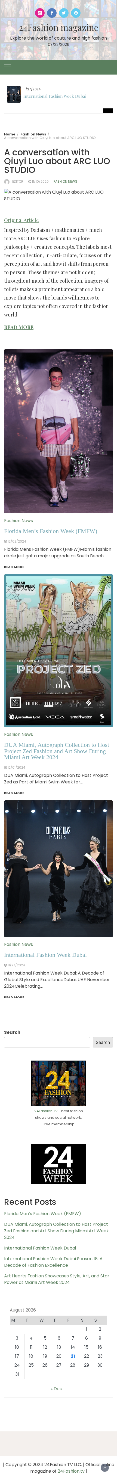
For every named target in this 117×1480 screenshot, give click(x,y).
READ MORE (18, 327)
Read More (14, 997)
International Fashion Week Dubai (54, 96)
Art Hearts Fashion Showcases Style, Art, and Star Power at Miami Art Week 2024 (56, 1279)
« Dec (56, 1389)
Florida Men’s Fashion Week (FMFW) (42, 1213)
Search (12, 1032)
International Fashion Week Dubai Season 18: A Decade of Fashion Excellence (53, 1262)
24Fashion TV (46, 1111)
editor (17, 181)
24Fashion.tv (71, 1471)
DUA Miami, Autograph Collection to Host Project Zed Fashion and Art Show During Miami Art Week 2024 (56, 1231)
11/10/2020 (40, 181)
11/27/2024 (16, 965)
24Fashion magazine (58, 27)
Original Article (21, 220)
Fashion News (65, 181)
